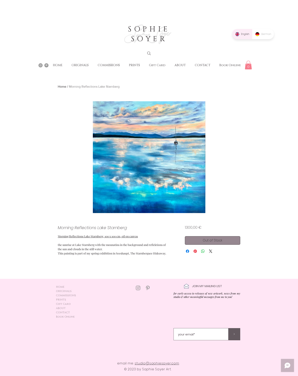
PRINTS (61, 300)
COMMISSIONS (66, 295)
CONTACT (63, 312)
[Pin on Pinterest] (195, 251)
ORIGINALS (64, 291)
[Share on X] (210, 251)
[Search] (149, 53)
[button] (248, 65)
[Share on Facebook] (187, 251)
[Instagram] (138, 288)
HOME (60, 287)
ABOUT (61, 308)
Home (62, 86)
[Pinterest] (148, 288)
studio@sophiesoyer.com (157, 363)
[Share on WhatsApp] (202, 251)
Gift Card (63, 304)
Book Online (65, 317)
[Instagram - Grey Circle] (41, 65)
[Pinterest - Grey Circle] (46, 65)
